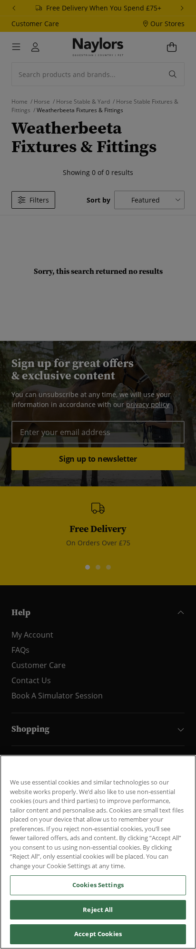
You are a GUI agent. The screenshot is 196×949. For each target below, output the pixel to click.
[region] (98, 852)
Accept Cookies (98, 934)
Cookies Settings (98, 885)
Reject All (98, 909)
